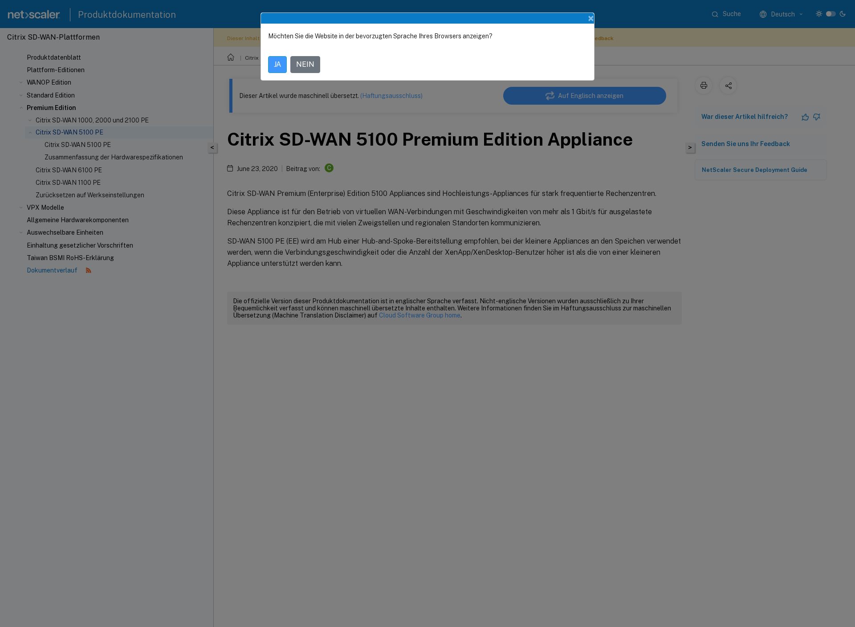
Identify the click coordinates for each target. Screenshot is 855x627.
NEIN (305, 64)
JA (277, 64)
